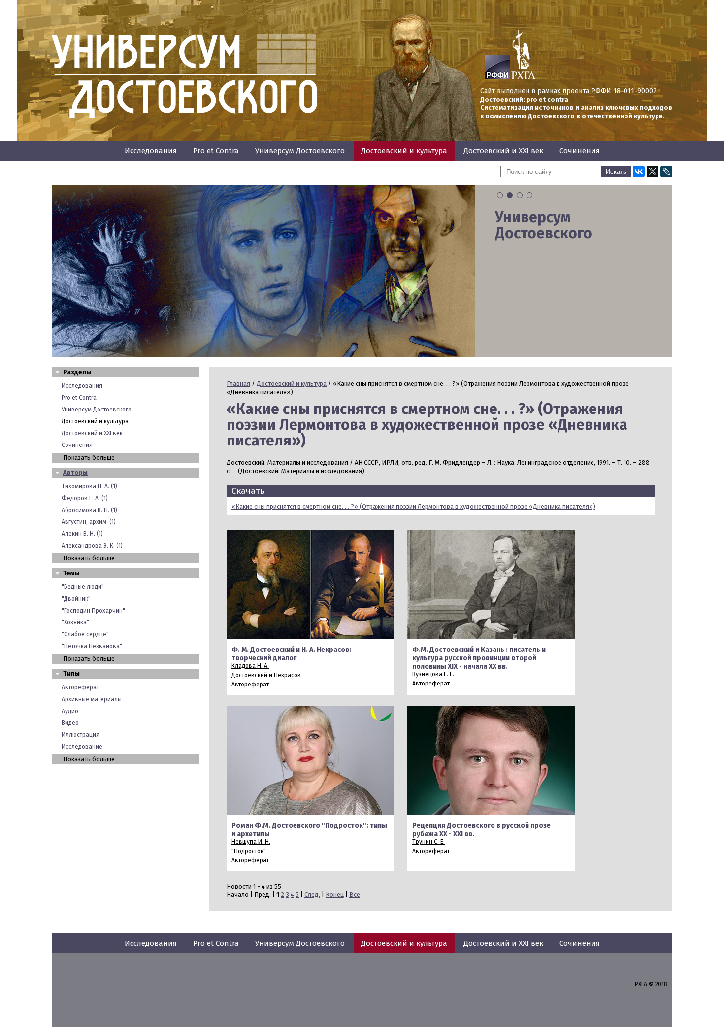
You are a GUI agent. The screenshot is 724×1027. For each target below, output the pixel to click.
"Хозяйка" (75, 622)
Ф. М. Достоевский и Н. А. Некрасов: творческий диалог (291, 654)
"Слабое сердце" (85, 634)
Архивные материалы (92, 699)
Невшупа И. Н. (250, 841)
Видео (70, 722)
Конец (335, 894)
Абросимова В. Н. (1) (89, 510)
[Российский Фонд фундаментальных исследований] (497, 77)
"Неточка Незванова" (92, 646)
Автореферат (80, 687)
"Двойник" (76, 598)
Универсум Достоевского (300, 150)
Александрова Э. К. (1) (92, 545)
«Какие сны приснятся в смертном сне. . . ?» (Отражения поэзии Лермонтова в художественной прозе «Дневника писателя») (413, 506)
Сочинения (579, 150)
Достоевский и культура (404, 150)
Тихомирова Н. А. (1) (89, 486)
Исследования (151, 150)
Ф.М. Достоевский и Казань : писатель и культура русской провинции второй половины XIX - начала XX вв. (479, 658)
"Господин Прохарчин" (93, 610)
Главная (238, 383)
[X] (652, 171)
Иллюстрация (80, 734)
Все (354, 894)
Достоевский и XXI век (503, 150)
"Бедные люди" (83, 586)
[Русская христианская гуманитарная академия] (523, 77)
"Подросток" (248, 851)
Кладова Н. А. (250, 665)
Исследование (82, 746)
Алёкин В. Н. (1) (82, 533)
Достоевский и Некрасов (266, 675)
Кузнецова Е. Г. (433, 674)
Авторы (75, 472)
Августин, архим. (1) (89, 521)
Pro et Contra (216, 150)
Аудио (70, 711)
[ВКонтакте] (639, 171)
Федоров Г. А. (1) (85, 498)
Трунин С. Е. (428, 841)
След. (312, 894)
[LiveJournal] (666, 171)
